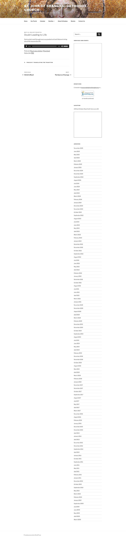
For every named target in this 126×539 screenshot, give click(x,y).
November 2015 (78, 430)
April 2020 (77, 314)
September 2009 (78, 503)
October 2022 (78, 250)
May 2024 (77, 189)
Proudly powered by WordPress (32, 535)
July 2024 (76, 183)
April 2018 (77, 372)
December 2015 (78, 426)
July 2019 (76, 340)
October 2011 (77, 458)
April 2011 (76, 471)
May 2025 (77, 154)
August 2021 (77, 286)
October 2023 (78, 212)
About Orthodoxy (63, 21)
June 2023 (77, 225)
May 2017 (76, 404)
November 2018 (78, 359)
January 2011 (77, 478)
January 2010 (77, 500)
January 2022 (77, 276)
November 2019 (78, 327)
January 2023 (77, 241)
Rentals (73, 21)
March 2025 (77, 161)
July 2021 (76, 289)
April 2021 (76, 295)
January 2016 (77, 423)
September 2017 (78, 394)
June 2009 (77, 510)
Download (46, 51)
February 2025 (78, 164)
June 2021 (77, 292)
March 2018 (77, 375)
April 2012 (76, 452)
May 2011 (76, 468)
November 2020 (78, 308)
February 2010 (78, 497)
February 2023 (78, 238)
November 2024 (78, 173)
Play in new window (36, 51)
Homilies (50, 21)
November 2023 (78, 209)
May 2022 (76, 266)
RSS (32, 53)
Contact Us (82, 21)
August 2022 (77, 257)
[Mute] (62, 46)
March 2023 (77, 234)
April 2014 (77, 433)
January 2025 (77, 167)
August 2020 (77, 311)
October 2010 (78, 484)
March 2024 (77, 196)
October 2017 (78, 391)
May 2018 (76, 369)
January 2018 (77, 382)
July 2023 (76, 222)
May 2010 (77, 490)
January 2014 (77, 436)
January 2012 (77, 455)
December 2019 (78, 324)
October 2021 (78, 282)
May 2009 (77, 513)
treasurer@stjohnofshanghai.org (90, 87)
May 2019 (76, 346)
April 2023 (77, 231)
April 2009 (77, 516)
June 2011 (76, 465)
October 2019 (78, 330)
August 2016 (77, 417)
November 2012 (78, 446)
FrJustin (38, 32)
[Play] (26, 46)
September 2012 (78, 449)
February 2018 (78, 378)
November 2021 (78, 279)
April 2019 (77, 350)
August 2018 (77, 366)
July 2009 (76, 506)
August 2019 (77, 337)
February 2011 (78, 474)
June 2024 (77, 186)
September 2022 (78, 254)
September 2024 (78, 177)
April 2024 (77, 193)
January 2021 (77, 302)
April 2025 (77, 157)
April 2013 (77, 439)
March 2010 (77, 494)
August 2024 (77, 180)
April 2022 (77, 270)
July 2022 (76, 260)
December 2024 (78, 170)
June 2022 (77, 263)
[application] (46, 46)
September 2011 (78, 462)
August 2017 (77, 398)
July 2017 (76, 401)
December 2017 (78, 385)
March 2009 (77, 519)
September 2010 (78, 487)
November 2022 (78, 247)
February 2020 (78, 321)
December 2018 (78, 356)
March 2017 (77, 410)
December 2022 (78, 244)
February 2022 (78, 273)
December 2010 (78, 481)
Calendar (42, 21)
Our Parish (34, 21)
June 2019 (77, 343)
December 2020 (78, 305)
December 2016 (78, 414)
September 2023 (78, 215)
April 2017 (76, 407)
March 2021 (77, 298)
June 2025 (77, 151)
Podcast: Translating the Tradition (40, 62)
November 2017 (78, 388)
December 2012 (78, 442)
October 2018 (78, 362)
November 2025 (78, 148)
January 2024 (77, 202)
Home (25, 21)
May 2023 (77, 228)
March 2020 (77, 318)
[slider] (66, 46)
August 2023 (77, 218)
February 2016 (78, 420)
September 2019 (78, 334)
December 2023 (78, 205)
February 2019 (78, 353)
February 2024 (78, 199)
